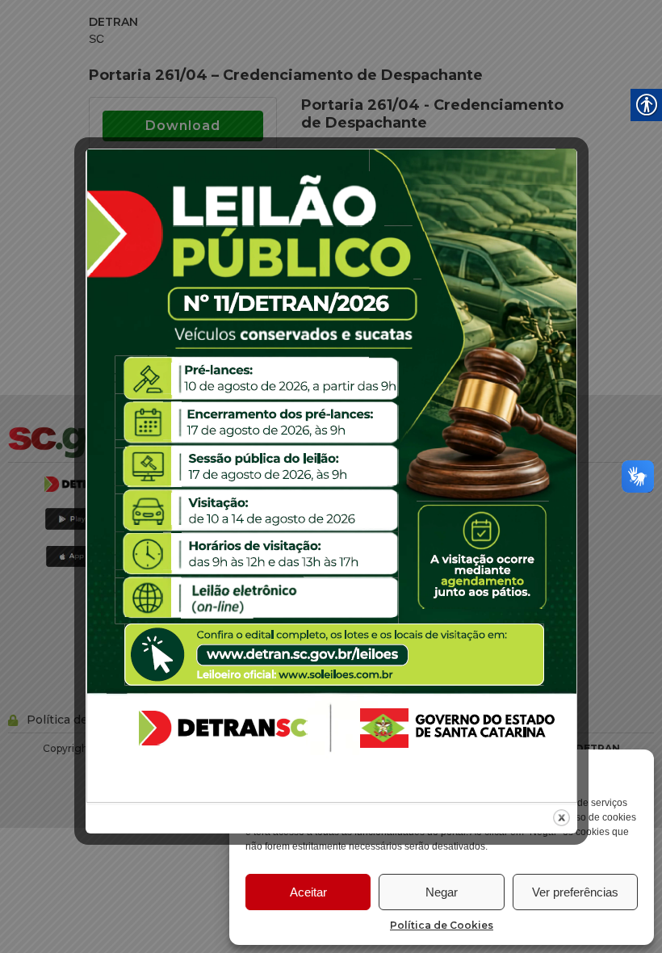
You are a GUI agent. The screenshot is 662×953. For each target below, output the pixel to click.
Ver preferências (575, 892)
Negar (441, 892)
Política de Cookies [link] (441, 925)
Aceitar (308, 892)
